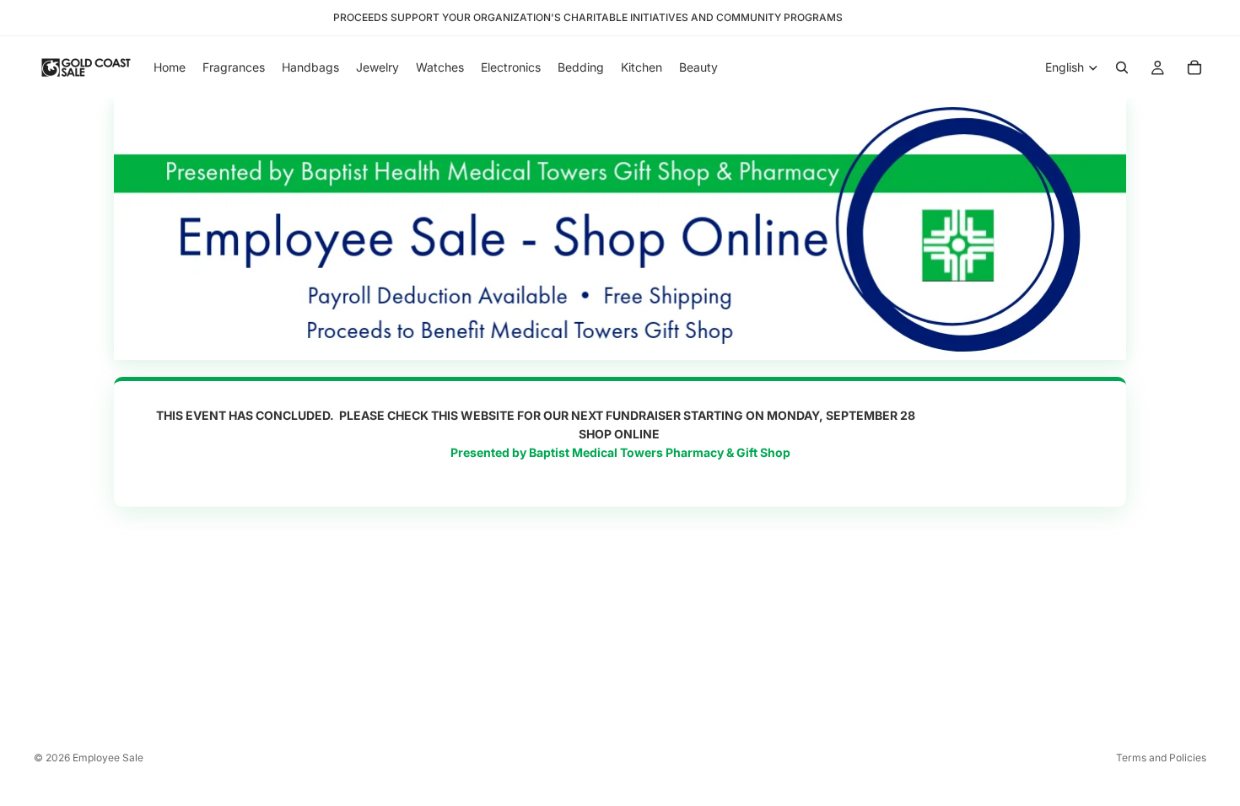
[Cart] (1194, 67)
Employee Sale (108, 757)
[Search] (1121, 67)
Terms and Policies (1161, 757)
